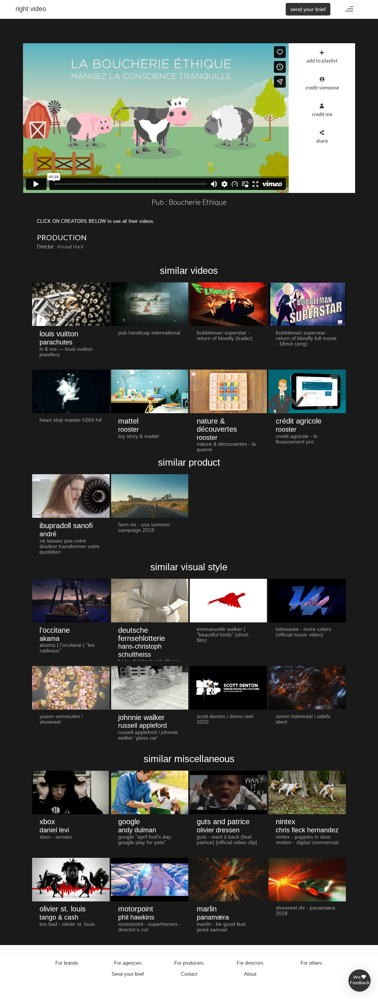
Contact (189, 974)
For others (311, 963)
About (250, 974)
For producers (189, 963)
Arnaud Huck (70, 246)
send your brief (308, 9)
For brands (66, 963)
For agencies (128, 963)
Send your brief (127, 974)
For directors (250, 963)
